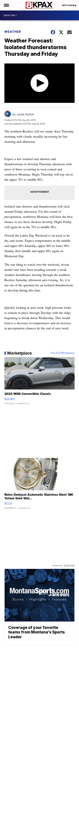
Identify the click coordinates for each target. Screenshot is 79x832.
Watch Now (68, 5)
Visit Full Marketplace (63, 353)
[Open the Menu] (6, 5)
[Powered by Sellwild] (69, 565)
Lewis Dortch (25, 114)
